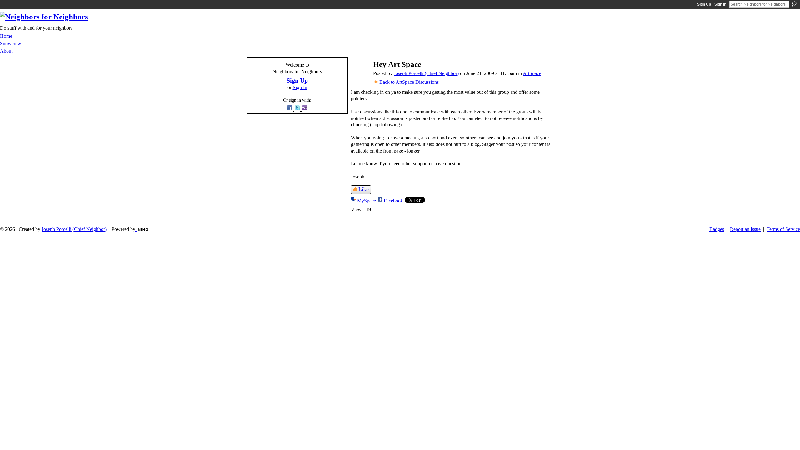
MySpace (366, 200)
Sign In (720, 4)
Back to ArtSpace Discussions (409, 82)
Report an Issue (745, 229)
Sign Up (704, 4)
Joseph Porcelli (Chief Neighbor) (426, 73)
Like (363, 189)
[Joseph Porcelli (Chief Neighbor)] (359, 76)
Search (794, 4)
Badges (716, 229)
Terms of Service (783, 229)
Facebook (393, 200)
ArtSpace (532, 73)
